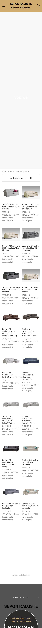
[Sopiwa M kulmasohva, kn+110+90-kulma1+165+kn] (11, 404)
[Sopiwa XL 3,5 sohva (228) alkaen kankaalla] (11, 492)
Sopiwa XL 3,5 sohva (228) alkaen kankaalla (11, 506)
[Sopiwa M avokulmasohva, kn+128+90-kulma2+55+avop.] (11, 317)
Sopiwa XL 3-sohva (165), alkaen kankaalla (30, 462)
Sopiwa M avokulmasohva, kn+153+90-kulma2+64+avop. (29, 332)
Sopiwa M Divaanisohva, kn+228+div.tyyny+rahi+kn (13, 375)
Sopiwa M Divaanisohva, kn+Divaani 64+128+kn (28, 376)
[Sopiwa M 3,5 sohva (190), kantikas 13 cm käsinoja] (31, 192)
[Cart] (38, 5)
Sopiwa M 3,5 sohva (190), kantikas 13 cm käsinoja (30, 206)
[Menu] (3, 6)
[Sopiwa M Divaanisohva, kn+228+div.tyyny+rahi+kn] (11, 361)
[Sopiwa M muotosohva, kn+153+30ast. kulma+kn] (11, 448)
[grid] (31, 178)
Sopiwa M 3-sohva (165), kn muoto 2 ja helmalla (10, 206)
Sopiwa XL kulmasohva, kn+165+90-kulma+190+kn (8, 548)
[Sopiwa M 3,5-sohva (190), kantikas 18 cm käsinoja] (31, 234)
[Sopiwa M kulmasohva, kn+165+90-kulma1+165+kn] (31, 404)
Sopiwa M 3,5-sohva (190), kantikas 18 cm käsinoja (30, 248)
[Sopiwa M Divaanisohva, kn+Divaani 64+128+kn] (31, 361)
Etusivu (4, 171)
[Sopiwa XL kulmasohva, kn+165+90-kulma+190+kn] (11, 533)
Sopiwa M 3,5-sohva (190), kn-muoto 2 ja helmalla (11, 289)
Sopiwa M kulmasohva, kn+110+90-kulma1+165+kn (8, 419)
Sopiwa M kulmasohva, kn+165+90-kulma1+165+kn (28, 419)
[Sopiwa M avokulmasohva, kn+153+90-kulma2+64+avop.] (31, 317)
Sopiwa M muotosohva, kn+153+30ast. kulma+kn (8, 463)
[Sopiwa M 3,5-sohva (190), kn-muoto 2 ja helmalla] (11, 275)
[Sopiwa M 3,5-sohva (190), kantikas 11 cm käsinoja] (11, 234)
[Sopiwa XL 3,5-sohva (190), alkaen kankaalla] (31, 492)
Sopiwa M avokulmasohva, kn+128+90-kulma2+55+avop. (10, 332)
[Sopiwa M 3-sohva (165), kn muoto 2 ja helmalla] (11, 193)
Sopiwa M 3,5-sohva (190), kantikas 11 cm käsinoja (11, 248)
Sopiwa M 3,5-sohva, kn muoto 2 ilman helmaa (31, 289)
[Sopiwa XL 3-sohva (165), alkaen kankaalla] (31, 448)
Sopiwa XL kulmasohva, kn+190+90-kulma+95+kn (28, 548)
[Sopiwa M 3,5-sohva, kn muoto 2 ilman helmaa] (31, 275)
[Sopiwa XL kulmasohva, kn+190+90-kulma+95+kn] (31, 533)
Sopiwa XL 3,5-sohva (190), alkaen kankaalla (30, 506)
